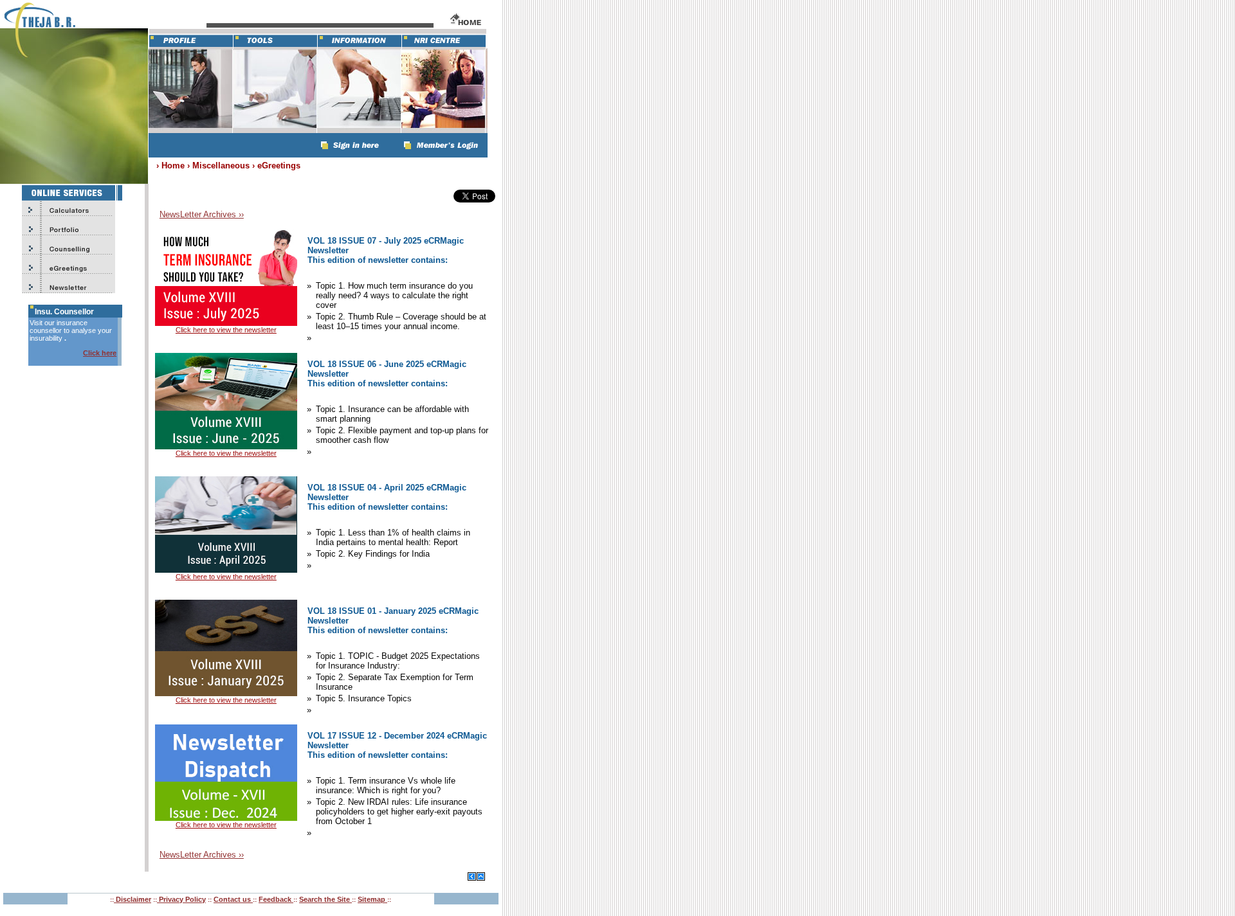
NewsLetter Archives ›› (202, 214)
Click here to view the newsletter (226, 330)
